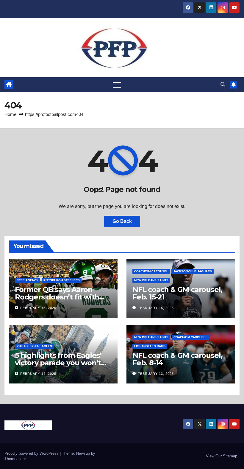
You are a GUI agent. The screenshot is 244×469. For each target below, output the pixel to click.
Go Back (122, 221)
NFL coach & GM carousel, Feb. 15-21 (177, 293)
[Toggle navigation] (117, 85)
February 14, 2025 (38, 373)
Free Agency (27, 280)
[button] (222, 84)
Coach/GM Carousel (151, 271)
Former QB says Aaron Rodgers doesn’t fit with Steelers (57, 297)
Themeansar (15, 458)
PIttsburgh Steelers (61, 280)
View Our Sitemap (221, 456)
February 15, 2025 (156, 308)
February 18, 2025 (38, 308)
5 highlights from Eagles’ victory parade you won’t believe (58, 363)
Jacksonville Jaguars (192, 271)
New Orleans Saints (151, 280)
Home (10, 114)
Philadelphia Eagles (34, 346)
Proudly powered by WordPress (32, 453)
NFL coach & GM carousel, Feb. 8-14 (177, 359)
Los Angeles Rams (149, 346)
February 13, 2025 (156, 373)
